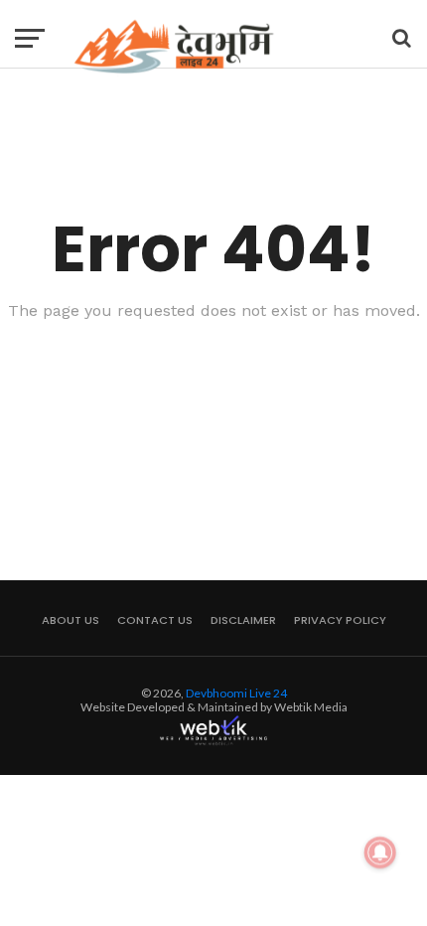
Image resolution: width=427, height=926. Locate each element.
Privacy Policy (340, 620)
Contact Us (155, 620)
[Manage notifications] (380, 852)
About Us (70, 620)
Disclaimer (243, 620)
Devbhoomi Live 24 (236, 693)
